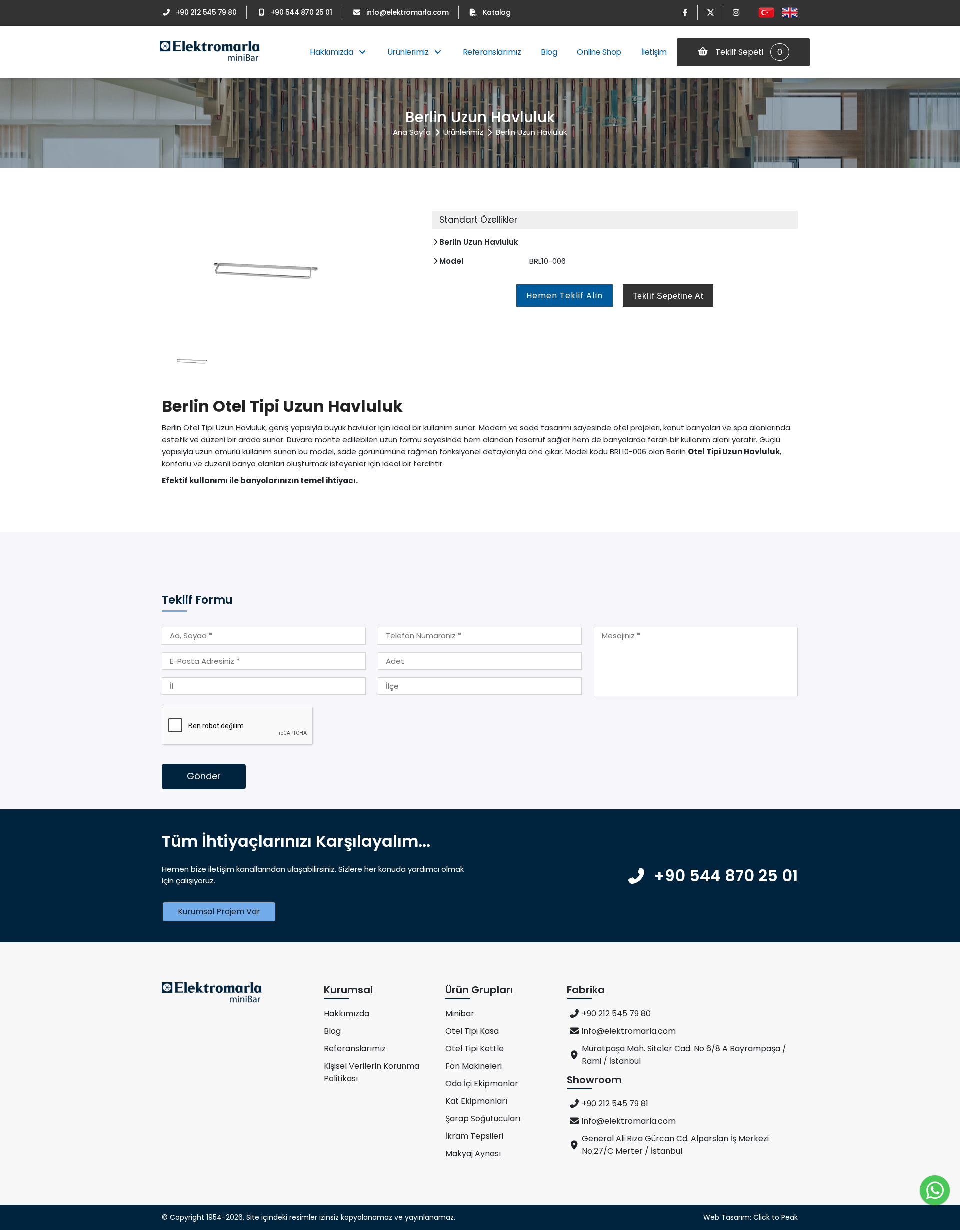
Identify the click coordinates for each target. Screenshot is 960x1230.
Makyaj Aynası (473, 1153)
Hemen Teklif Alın (564, 295)
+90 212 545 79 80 (206, 12)
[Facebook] (685, 12)
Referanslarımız (492, 52)
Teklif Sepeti (748, 52)
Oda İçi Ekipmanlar (482, 1083)
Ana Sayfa (412, 132)
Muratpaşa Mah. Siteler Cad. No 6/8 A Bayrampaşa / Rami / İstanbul (684, 1055)
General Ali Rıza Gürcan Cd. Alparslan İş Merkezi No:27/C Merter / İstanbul (675, 1145)
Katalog (496, 12)
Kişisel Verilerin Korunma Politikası (372, 1072)
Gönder (204, 776)
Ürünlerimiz (409, 52)
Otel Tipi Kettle (475, 1048)
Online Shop (599, 52)
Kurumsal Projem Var (219, 911)
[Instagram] (736, 12)
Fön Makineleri (474, 1066)
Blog (549, 52)
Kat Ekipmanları (477, 1101)
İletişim (654, 52)
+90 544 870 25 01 (301, 12)
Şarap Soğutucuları (483, 1118)
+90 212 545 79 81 (615, 1103)
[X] (710, 12)
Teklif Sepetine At (668, 296)
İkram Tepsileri (475, 1136)
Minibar (460, 1013)
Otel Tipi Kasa (472, 1031)
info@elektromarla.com (407, 12)
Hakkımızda (332, 52)
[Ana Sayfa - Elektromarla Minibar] (210, 52)
